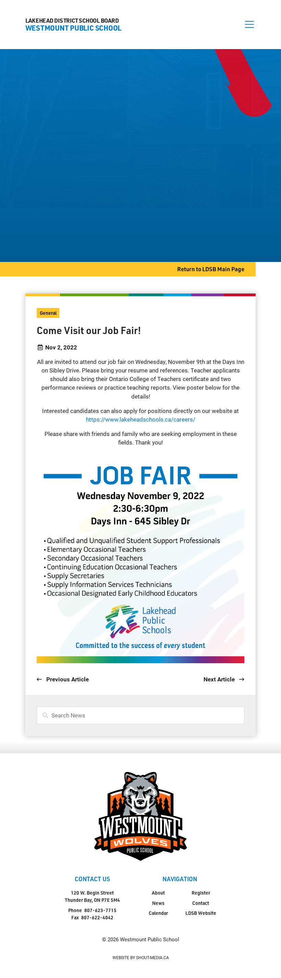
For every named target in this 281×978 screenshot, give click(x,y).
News (158, 903)
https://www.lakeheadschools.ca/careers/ (140, 419)
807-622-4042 (97, 917)
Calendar (158, 913)
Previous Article (66, 679)
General (48, 313)
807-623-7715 (100, 910)
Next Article (220, 679)
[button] (249, 24)
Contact (200, 903)
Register (201, 893)
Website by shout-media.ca (140, 957)
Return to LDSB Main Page (210, 269)
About (158, 893)
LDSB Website (200, 913)
